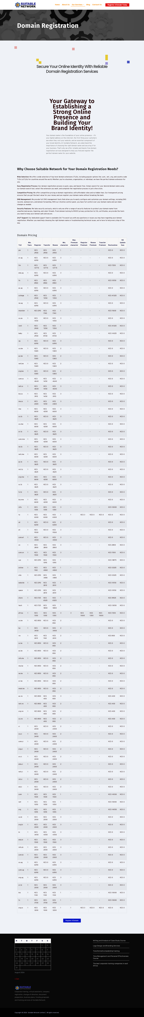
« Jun (17, 979)
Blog (88, 5)
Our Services (77, 5)
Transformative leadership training (106, 951)
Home (57, 5)
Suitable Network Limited (36, 1012)
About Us (66, 5)
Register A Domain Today (117, 5)
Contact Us (97, 5)
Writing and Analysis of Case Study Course (109, 941)
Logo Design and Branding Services (106, 946)
